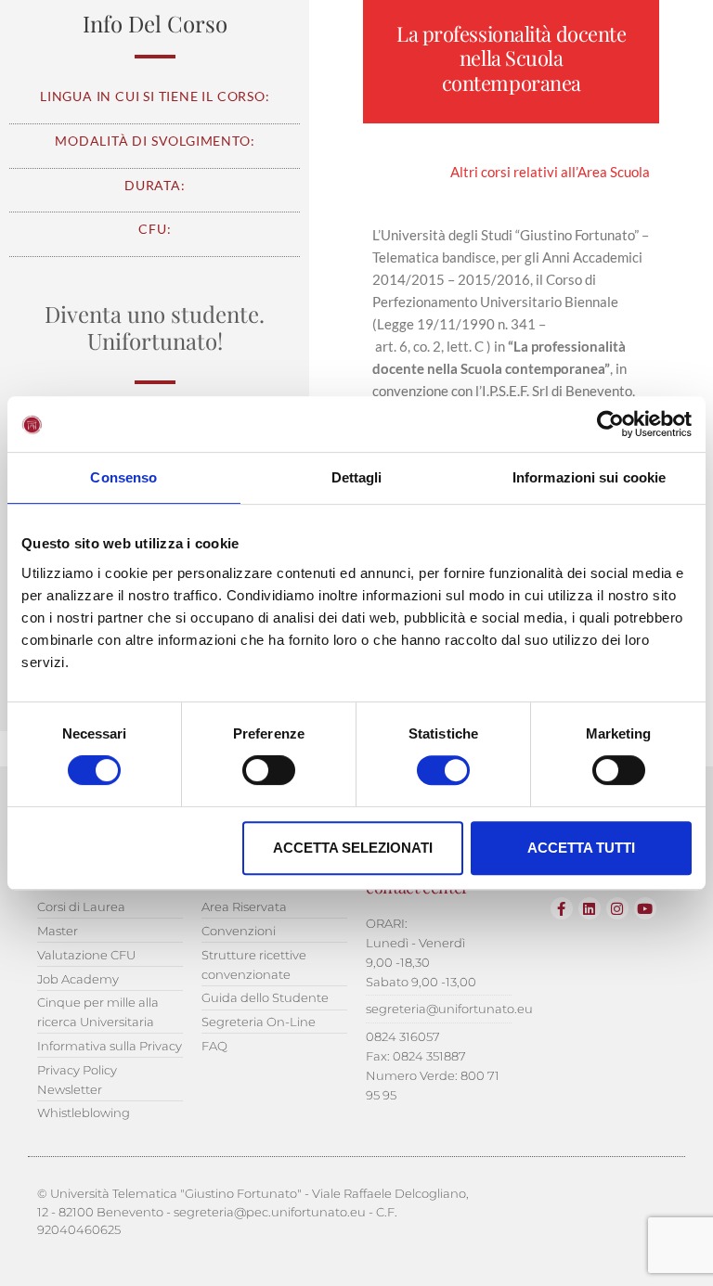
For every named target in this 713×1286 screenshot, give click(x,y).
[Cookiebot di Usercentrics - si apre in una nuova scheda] (610, 424)
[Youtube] (645, 908)
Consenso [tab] (123, 477)
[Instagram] (617, 908)
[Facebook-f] (562, 908)
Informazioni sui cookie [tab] (589, 477)
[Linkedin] (589, 908)
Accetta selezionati (353, 847)
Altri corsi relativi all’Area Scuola (550, 171)
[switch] (268, 770)
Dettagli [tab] (356, 477)
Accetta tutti (581, 847)
